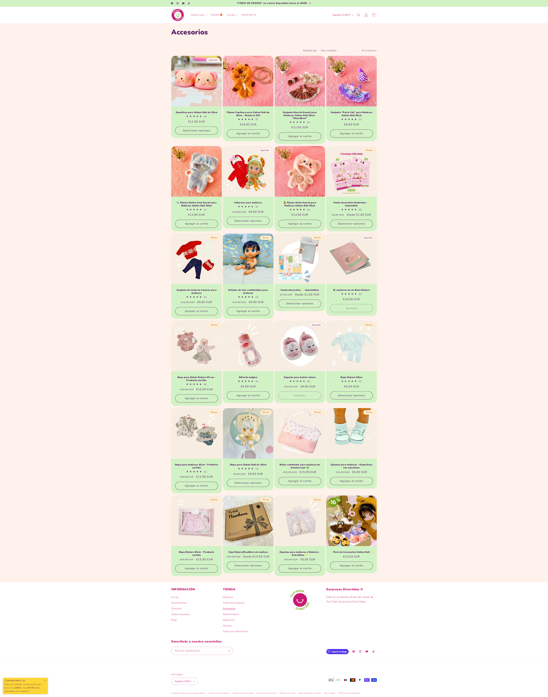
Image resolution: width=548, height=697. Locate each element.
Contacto (176, 608)
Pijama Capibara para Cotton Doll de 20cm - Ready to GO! (248, 114)
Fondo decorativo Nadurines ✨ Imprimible (351, 204)
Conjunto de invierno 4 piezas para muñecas (196, 291)
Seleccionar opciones (196, 130)
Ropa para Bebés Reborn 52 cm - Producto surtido (196, 379)
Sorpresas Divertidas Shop (192, 693)
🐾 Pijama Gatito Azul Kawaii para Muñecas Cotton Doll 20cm (196, 204)
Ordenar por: (310, 50)
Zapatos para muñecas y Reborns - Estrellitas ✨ (300, 553)
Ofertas (227, 625)
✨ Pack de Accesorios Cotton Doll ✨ (351, 552)
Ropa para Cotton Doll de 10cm (248, 464)
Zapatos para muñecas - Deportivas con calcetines (351, 466)
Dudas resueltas (180, 614)
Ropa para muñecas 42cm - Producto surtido (196, 466)
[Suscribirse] (229, 651)
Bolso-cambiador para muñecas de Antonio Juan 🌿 (300, 466)
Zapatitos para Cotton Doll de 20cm (196, 112)
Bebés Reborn (231, 614)
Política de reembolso (219, 693)
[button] (199, 15)
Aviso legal (329, 693)
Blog (174, 620)
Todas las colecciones (235, 631)
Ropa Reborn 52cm (351, 377)
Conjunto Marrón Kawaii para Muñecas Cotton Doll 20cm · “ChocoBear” (300, 115)
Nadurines (229, 620)
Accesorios (229, 608)
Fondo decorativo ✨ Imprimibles (300, 290)
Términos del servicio (267, 693)
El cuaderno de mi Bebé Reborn (351, 290)
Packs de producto (233, 602)
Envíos (175, 597)
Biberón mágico (248, 377)
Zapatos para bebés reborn (300, 377)
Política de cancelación (349, 693)
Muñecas (228, 597)
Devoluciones (179, 602)
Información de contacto (310, 693)
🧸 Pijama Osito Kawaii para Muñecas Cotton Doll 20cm (299, 204)
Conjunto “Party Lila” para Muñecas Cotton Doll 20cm (351, 114)
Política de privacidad (243, 693)
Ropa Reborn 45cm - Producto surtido (196, 553)
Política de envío (287, 693)
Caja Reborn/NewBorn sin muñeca (248, 552)
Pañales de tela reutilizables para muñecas (248, 291)
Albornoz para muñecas (248, 202)
